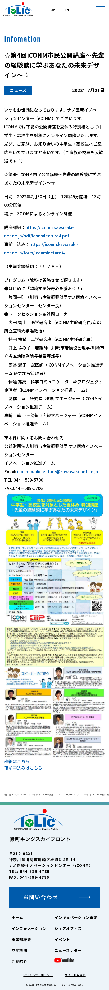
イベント (62, 939)
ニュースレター (67, 950)
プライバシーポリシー (38, 975)
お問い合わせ (40, 897)
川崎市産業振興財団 (45, 984)
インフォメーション (69, 794)
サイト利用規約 (75, 975)
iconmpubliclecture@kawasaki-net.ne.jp (57, 471)
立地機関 (19, 950)
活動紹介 (19, 961)
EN (67, 9)
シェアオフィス (68, 928)
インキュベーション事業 (75, 917)
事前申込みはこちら (23, 768)
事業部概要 (21, 939)
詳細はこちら (17, 761)
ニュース (18, 90)
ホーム (17, 917)
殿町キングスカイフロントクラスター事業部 (31, 794)
